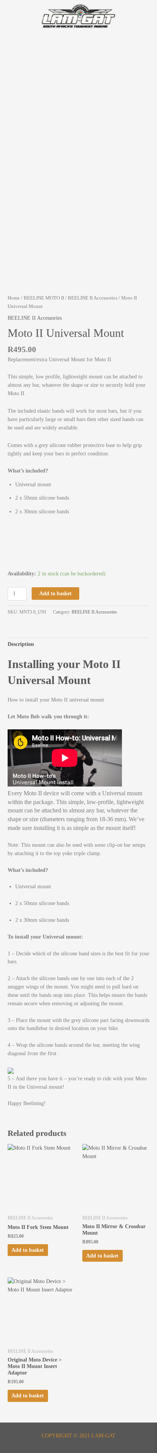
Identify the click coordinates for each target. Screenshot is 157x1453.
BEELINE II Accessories (92, 298)
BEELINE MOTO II (44, 298)
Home (14, 298)
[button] (78, 47)
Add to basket (55, 593)
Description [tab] (21, 644)
